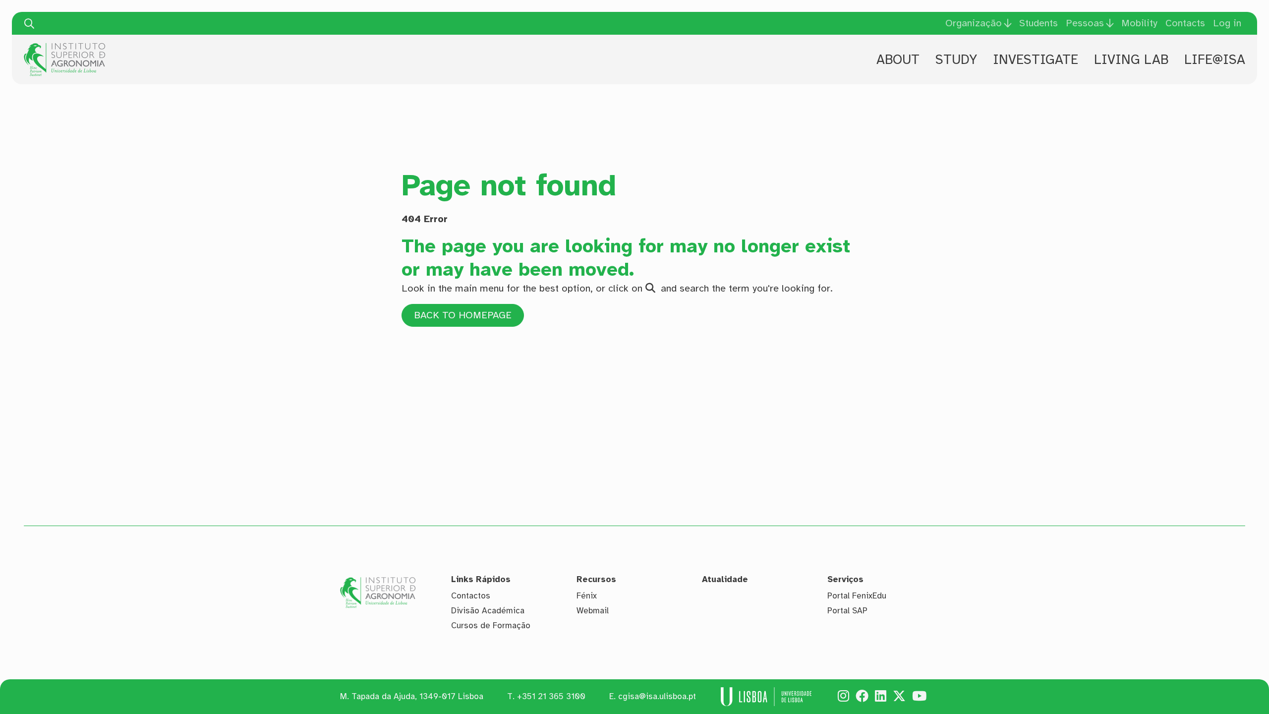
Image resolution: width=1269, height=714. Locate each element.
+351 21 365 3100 (551, 696)
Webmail (593, 610)
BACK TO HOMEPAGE (463, 315)
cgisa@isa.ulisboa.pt (657, 696)
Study (956, 59)
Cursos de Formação (490, 625)
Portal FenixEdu (856, 596)
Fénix (587, 596)
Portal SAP (847, 610)
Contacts (1185, 23)
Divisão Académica (487, 610)
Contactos (470, 596)
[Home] (64, 47)
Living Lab (1131, 59)
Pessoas (1085, 23)
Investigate (1035, 59)
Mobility (1139, 23)
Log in (1227, 23)
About (898, 59)
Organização (973, 23)
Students (1038, 23)
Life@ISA (1214, 59)
